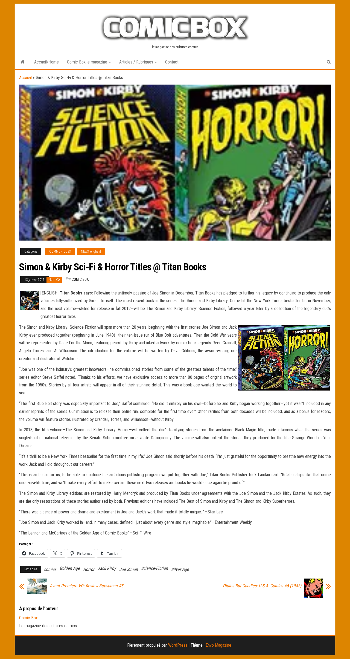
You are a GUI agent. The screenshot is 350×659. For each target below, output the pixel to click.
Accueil (25, 77)
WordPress (177, 645)
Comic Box (80, 279)
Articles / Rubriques (136, 62)
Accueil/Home (46, 62)
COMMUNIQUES (60, 251)
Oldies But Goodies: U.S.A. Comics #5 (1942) (262, 585)
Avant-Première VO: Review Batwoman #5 (86, 585)
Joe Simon (128, 569)
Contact (172, 62)
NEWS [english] (91, 251)
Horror (88, 569)
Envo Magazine (218, 645)
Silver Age (180, 569)
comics (50, 569)
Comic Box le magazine (87, 62)
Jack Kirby (107, 568)
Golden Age (70, 568)
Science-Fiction (154, 568)
